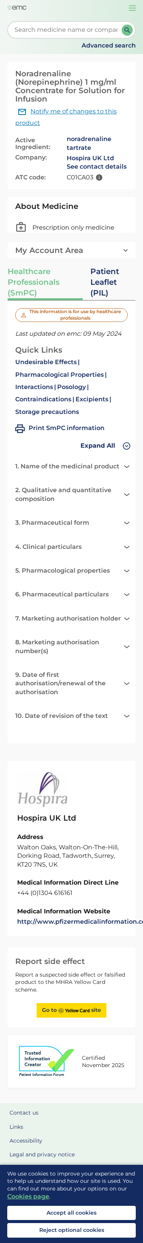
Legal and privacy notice (42, 1154)
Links (16, 1126)
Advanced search (109, 45)
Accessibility (26, 1140)
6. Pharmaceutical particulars (62, 594)
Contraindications (43, 399)
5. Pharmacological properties (62, 570)
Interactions (34, 387)
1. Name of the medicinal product (67, 466)
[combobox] (66, 30)
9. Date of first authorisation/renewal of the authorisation (60, 683)
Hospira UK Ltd (90, 158)
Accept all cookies (71, 1212)
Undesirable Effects (46, 362)
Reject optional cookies (71, 1230)
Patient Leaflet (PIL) (104, 282)
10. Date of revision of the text (61, 715)
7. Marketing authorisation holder (68, 618)
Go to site (71, 1010)
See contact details (97, 166)
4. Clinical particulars (48, 546)
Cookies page (28, 1196)
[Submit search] (127, 30)
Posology (71, 387)
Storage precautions (47, 411)
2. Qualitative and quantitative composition (63, 494)
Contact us (24, 1112)
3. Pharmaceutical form (52, 522)
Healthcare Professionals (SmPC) (33, 282)
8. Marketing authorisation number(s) (57, 646)
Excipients (92, 399)
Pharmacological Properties (59, 374)
